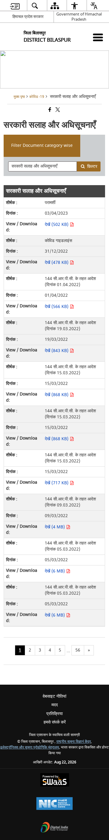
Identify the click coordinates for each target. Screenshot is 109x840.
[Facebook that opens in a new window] (49, 110)
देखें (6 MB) (55, 571)
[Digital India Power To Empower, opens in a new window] (54, 828)
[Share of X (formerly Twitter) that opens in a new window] (57, 110)
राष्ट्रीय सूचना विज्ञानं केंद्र (73, 741)
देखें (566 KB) (57, 306)
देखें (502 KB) (57, 224)
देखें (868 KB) (57, 395)
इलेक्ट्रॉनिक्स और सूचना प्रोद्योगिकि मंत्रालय (29, 747)
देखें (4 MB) (55, 527)
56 (77, 650)
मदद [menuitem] (54, 705)
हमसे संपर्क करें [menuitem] (55, 722)
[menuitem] (14, 5)
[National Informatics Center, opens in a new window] (54, 804)
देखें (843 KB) (57, 350)
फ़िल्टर (92, 166)
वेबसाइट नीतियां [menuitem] (54, 696)
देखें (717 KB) (57, 483)
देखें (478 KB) (57, 262)
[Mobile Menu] (98, 37)
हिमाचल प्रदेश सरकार (28, 16)
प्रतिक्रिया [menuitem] (54, 713)
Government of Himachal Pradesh (79, 16)
